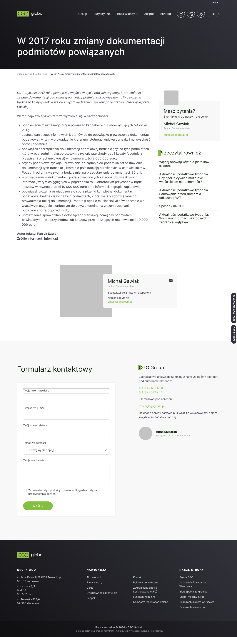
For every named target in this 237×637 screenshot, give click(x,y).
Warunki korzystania (151, 630)
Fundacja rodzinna (144, 596)
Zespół (149, 14)
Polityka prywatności (145, 582)
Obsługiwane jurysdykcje (102, 592)
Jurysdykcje (102, 14)
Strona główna (24, 74)
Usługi (82, 14)
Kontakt (165, 14)
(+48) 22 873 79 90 (151, 392)
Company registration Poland (150, 601)
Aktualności (41, 74)
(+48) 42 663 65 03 (152, 388)
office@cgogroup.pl (176, 134)
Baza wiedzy (126, 14)
